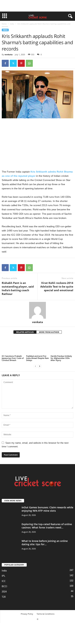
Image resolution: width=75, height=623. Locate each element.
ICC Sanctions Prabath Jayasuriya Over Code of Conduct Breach (13, 358)
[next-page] (39, 366)
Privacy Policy (27, 614)
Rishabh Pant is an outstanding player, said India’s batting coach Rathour (18, 288)
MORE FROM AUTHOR (49, 332)
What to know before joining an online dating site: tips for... (45, 542)
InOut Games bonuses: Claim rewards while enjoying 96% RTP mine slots (47, 509)
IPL (3, 576)
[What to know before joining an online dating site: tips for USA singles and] (10, 545)
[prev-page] (35, 366)
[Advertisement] (37, 5)
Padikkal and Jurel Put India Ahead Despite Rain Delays (37, 358)
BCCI (4, 586)
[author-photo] (37, 310)
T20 (4, 597)
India (12, 24)
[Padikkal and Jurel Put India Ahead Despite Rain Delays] (37, 345)
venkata (9, 54)
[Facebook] (5, 63)
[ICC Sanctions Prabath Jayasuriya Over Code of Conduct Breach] (13, 345)
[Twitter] (13, 63)
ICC (4, 581)
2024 (4, 591)
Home (4, 24)
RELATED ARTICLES (25, 332)
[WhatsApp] (29, 63)
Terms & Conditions (45, 614)
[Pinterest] (21, 63)
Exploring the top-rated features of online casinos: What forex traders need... (47, 525)
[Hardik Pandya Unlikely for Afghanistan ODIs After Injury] (62, 345)
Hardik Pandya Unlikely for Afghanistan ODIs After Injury (61, 358)
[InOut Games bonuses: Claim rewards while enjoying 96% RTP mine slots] (10, 512)
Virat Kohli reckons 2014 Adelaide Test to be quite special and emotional (56, 286)
